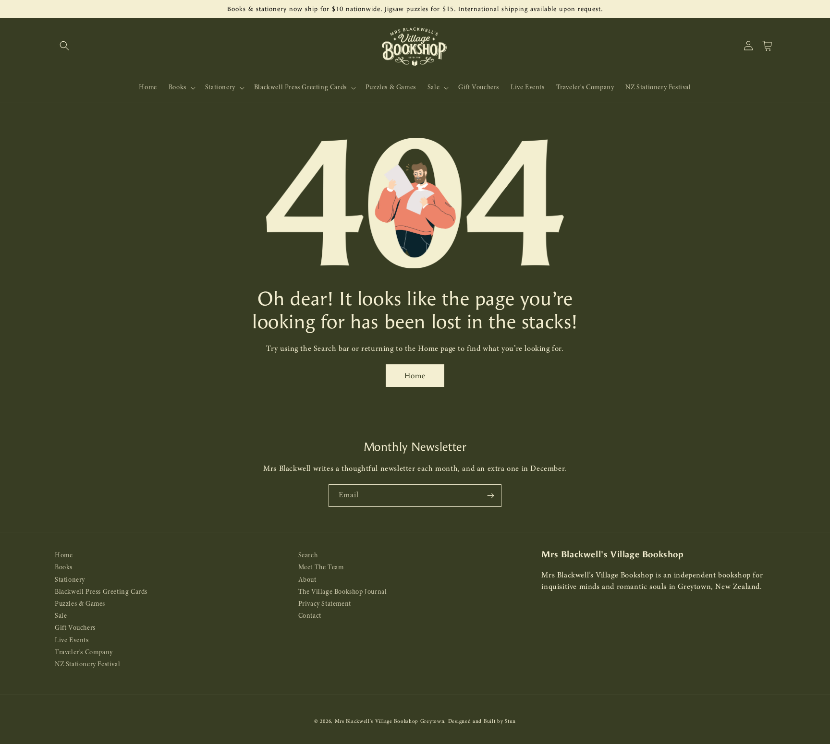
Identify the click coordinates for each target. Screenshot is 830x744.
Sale (61, 616)
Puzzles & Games (80, 604)
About (307, 580)
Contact (309, 616)
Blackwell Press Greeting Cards (101, 592)
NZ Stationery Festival (87, 664)
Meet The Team (321, 568)
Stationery (70, 580)
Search (308, 555)
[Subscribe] (490, 495)
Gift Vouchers (75, 628)
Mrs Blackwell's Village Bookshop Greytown (390, 721)
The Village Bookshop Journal (342, 592)
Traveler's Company (84, 652)
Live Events (72, 640)
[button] (64, 45)
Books (64, 568)
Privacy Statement (324, 604)
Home (415, 376)
